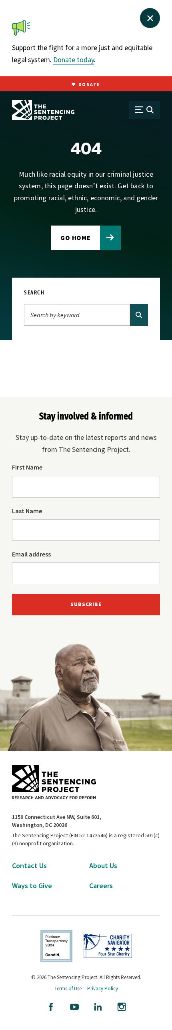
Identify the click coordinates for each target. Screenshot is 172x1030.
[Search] (139, 315)
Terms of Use (68, 988)
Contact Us (29, 865)
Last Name (27, 510)
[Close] (150, 18)
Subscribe (85, 604)
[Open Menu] (144, 110)
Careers (101, 885)
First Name (27, 467)
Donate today (73, 59)
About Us (103, 865)
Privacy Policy (102, 988)
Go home (75, 238)
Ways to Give (32, 885)
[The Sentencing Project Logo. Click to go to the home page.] (43, 110)
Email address (31, 554)
